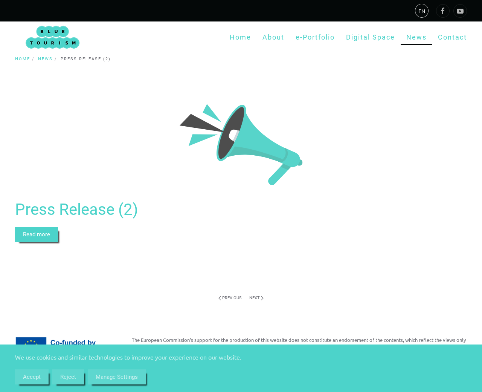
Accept (32, 377)
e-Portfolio (315, 37)
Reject (68, 377)
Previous (231, 298)
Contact (452, 37)
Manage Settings (117, 377)
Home (240, 37)
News (416, 37)
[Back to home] (52, 37)
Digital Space (370, 37)
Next (255, 298)
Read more (36, 234)
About (273, 37)
